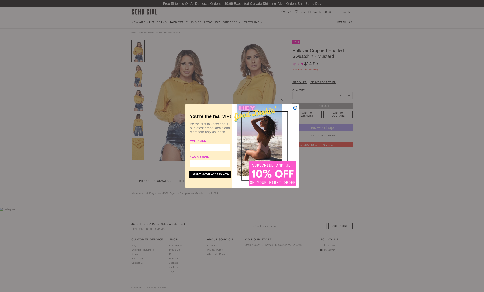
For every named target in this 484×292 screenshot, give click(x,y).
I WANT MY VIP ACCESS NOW (210, 174)
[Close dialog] (295, 108)
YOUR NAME (199, 141)
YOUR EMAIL (199, 156)
